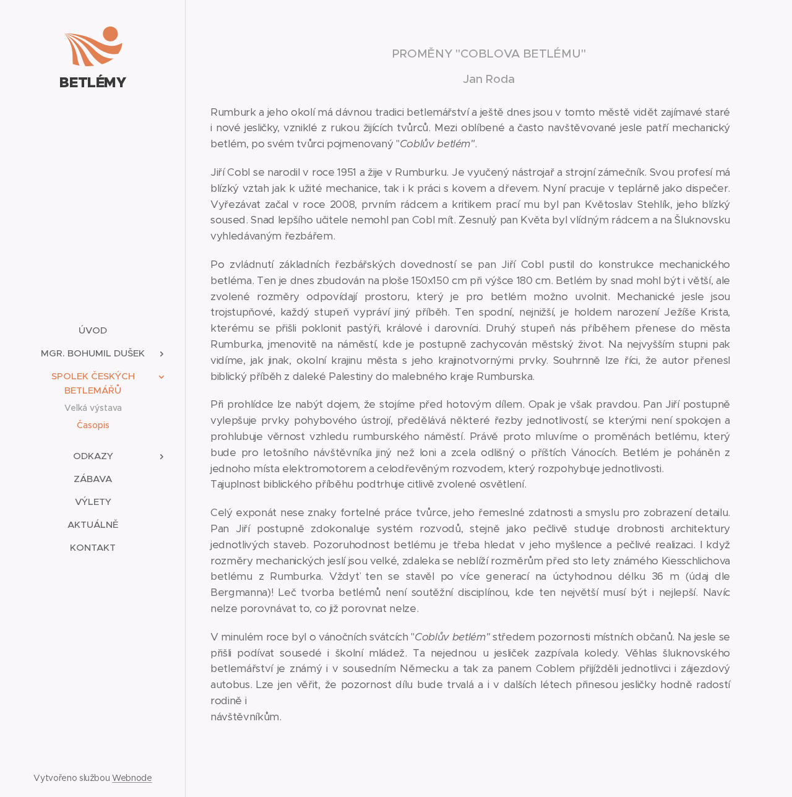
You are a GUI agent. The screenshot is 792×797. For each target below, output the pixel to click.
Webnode (132, 777)
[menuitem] (93, 330)
